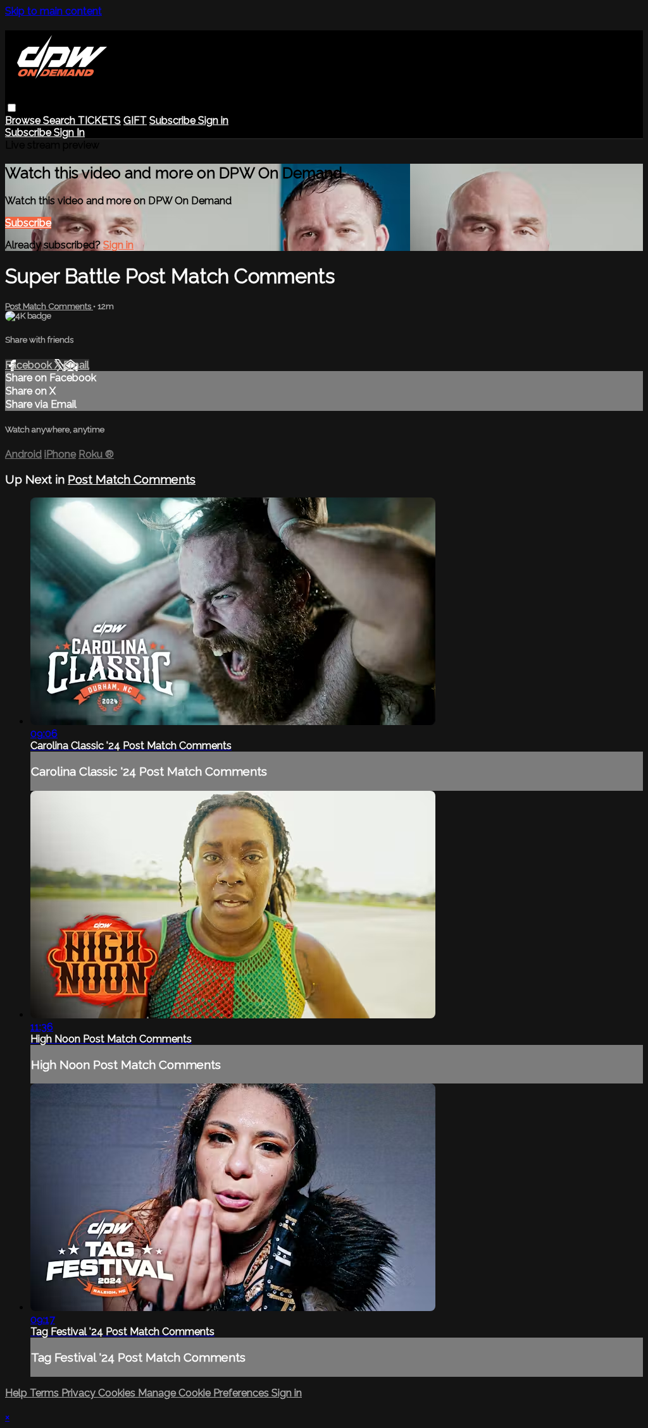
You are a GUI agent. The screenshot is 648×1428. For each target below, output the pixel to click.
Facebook (29, 365)
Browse (24, 120)
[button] (12, 108)
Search (60, 120)
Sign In (69, 132)
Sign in (213, 120)
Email (76, 365)
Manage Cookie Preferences (204, 1393)
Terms (45, 1393)
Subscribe (28, 223)
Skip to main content (53, 11)
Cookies (118, 1393)
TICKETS (99, 120)
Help (17, 1393)
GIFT (135, 120)
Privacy (79, 1393)
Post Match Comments (49, 306)
